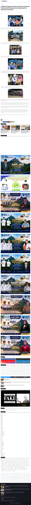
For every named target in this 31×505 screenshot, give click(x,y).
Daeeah (28, 459)
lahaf (22, 462)
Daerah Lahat (8, 460)
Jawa (15, 425)
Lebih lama (28, 153)
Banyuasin (15, 415)
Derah (20, 460)
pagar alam (11, 467)
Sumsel (26, 469)
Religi (15, 450)
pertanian (15, 454)
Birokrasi (15, 417)
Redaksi (15, 449)
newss (2, 466)
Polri (6, 469)
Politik (15, 447)
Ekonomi (15, 421)
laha (20, 462)
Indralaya (15, 423)
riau (17, 469)
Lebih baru (2, 153)
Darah (18, 460)
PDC (8, 468)
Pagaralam (15, 442)
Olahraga (15, 440)
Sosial (15, 451)
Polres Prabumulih (3, 469)
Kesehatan (11, 462)
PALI (15, 441)
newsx (4, 466)
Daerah (15, 419)
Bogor (15, 418)
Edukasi (15, 420)
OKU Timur (2, 467)
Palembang (15, 443)
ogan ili (9, 466)
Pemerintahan (15, 444)
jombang (5, 462)
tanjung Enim (15, 455)
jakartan (15, 461)
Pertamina (15, 446)
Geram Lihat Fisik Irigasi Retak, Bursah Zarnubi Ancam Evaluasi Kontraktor (14, 492)
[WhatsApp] (11, 122)
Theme (20, 502)
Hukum (15, 422)
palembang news (3, 468)
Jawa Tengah (27, 461)
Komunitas (14, 462)
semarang (20, 469)
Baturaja (15, 416)
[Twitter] (8, 122)
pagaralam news (19, 467)
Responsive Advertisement (15, 477)
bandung (8, 459)
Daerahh (15, 460)
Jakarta (15, 424)
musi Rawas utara (15, 453)
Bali (15, 414)
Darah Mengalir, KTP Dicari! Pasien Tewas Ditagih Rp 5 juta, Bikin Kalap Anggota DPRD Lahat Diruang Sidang (16, 379)
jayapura (2, 462)
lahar (24, 462)
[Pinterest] (10, 122)
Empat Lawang (2, 461)
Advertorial (15, 413)
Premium (14, 502)
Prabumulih (15, 448)
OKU (27, 466)
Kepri (8, 462)
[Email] (13, 122)
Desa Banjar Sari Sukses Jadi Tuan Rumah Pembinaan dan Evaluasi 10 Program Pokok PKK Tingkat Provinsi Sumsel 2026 (15, 131)
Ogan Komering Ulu (22, 466)
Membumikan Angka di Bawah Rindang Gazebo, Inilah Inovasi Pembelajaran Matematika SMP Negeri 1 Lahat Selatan (5, 131)
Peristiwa (15, 445)
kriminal (15, 452)
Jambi (18, 461)
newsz (7, 466)
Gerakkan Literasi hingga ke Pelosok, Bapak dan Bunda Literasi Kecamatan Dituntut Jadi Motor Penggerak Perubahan (25, 131)
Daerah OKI (12, 460)
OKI (25, 466)
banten (10, 459)
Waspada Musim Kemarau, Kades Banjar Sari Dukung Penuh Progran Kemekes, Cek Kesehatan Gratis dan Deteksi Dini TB (17, 382)
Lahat (27, 462)
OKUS (5, 467)
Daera (2, 460)
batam (17, 459)
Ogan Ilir (15, 439)
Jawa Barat (23, 461)
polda (25, 468)
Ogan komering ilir (17, 466)
